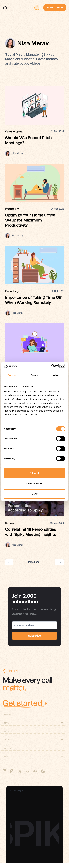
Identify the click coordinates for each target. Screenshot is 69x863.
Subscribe (34, 635)
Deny (34, 494)
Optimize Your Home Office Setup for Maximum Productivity (30, 220)
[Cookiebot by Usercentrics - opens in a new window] (51, 366)
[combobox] (37, 7)
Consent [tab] (12, 375)
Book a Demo (55, 7)
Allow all (34, 473)
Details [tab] (35, 375)
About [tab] (56, 375)
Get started (22, 703)
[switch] (60, 438)
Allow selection (34, 483)
